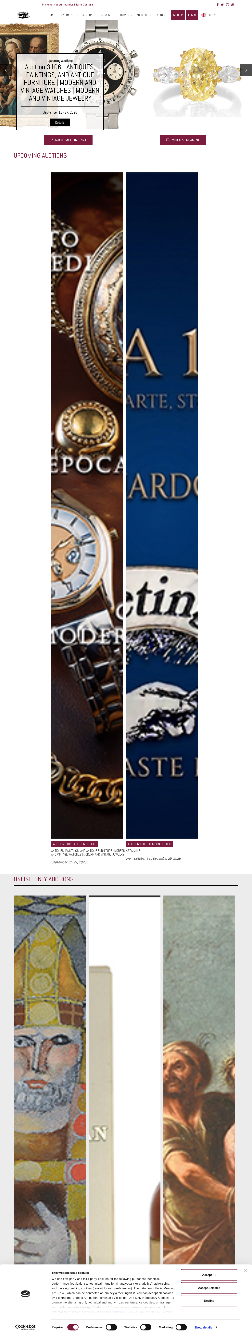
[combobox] (208, 15)
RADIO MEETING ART (70, 140)
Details (60, 97)
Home (51, 15)
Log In (192, 15)
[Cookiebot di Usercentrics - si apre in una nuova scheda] (25, 1327)
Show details (203, 1327)
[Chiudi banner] (246, 1270)
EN (210, 14)
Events (160, 15)
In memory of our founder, (67, 4)
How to (125, 15)
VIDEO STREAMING (185, 140)
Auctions (88, 15)
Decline (209, 1300)
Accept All (209, 1275)
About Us (142, 15)
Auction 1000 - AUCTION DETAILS (149, 844)
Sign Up (178, 15)
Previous (6, 70)
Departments (66, 15)
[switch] (111, 1327)
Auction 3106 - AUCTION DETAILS (74, 844)
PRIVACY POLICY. (125, 1312)
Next (246, 70)
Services (107, 15)
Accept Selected (209, 1287)
